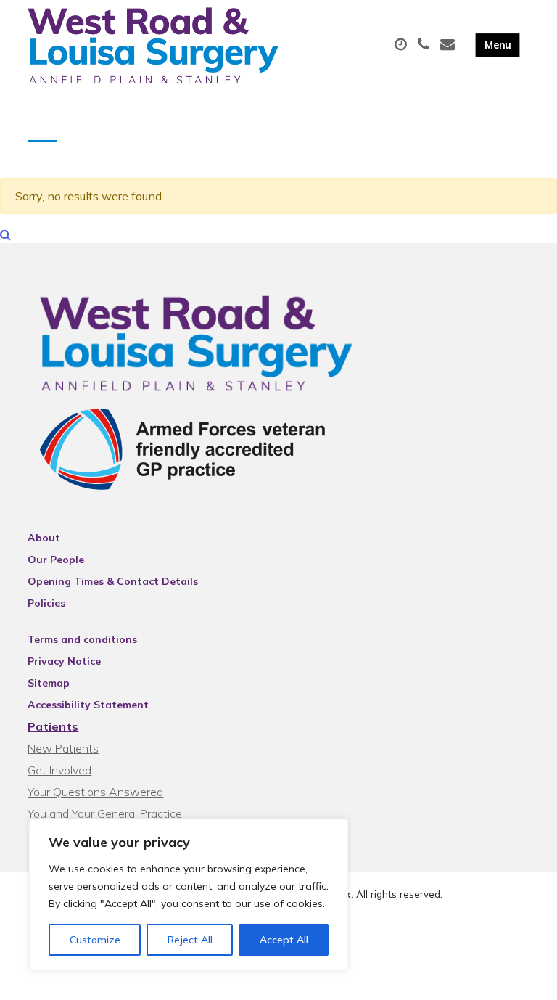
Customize (95, 939)
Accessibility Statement (88, 704)
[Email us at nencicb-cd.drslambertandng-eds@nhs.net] (449, 45)
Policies (46, 603)
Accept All (284, 939)
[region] (188, 895)
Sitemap (49, 682)
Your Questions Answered (95, 791)
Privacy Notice (64, 661)
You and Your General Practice (105, 813)
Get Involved (59, 770)
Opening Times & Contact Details (113, 581)
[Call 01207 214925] (425, 45)
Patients (53, 726)
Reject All (190, 939)
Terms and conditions (82, 639)
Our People (56, 559)
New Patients (63, 748)
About (44, 537)
